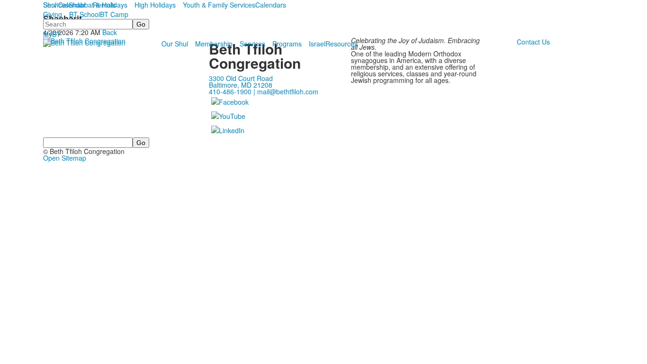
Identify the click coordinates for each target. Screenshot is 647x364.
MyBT (52, 34)
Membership (214, 43)
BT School (84, 14)
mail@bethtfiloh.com (287, 91)
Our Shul (175, 43)
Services (252, 43)
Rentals (104, 4)
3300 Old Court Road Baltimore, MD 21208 (241, 81)
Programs (287, 43)
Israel (317, 43)
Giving (52, 14)
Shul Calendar (64, 4)
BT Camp (114, 14)
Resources (341, 43)
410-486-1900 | (233, 91)
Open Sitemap (64, 158)
